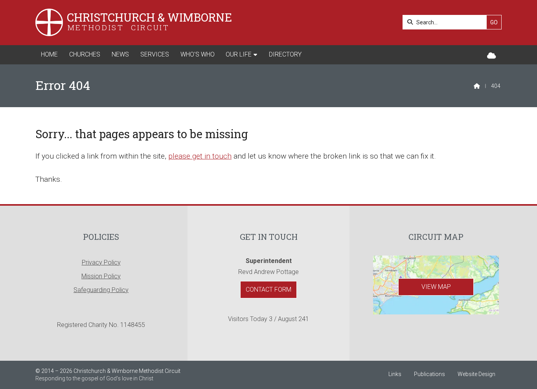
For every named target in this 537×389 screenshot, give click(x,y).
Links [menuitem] (394, 374)
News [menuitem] (120, 54)
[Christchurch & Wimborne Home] (49, 22)
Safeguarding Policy (101, 290)
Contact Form (268, 289)
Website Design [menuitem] (476, 374)
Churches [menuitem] (84, 54)
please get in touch (200, 156)
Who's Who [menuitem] (197, 54)
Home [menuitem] (49, 54)
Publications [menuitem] (429, 374)
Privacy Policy (101, 262)
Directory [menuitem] (285, 54)
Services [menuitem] (154, 54)
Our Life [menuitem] (239, 54)
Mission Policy (101, 276)
